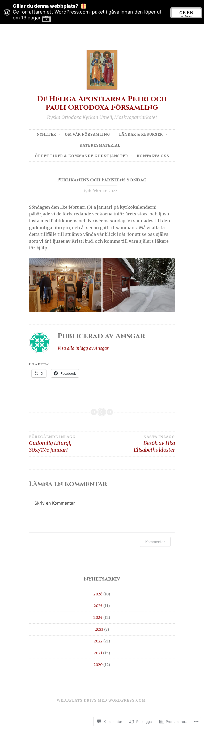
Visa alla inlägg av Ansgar (83, 348)
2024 (98, 617)
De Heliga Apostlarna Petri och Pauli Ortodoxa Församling (102, 103)
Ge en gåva (186, 13)
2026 (98, 594)
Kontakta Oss (153, 156)
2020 (98, 664)
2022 (98, 641)
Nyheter (46, 134)
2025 (98, 605)
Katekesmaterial (99, 145)
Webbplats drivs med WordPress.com (101, 700)
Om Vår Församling (87, 134)
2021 (98, 653)
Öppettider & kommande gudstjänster (81, 156)
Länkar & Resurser (141, 134)
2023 (99, 629)
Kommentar (155, 541)
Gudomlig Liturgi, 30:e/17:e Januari (52, 444)
